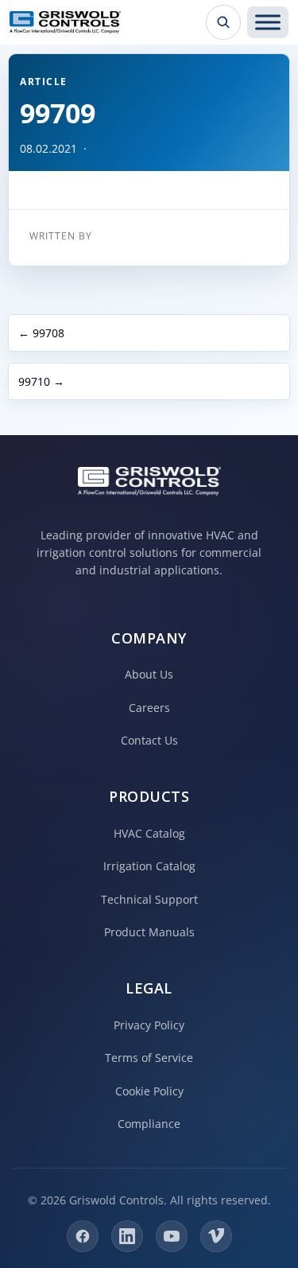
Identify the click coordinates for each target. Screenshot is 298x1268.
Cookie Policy (149, 1091)
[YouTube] (172, 1236)
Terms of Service (149, 1057)
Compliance (149, 1123)
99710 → (41, 381)
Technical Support (149, 899)
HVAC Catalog (149, 833)
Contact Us (149, 740)
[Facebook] (83, 1236)
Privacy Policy (149, 1025)
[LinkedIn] (127, 1236)
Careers (149, 707)
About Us (149, 674)
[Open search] (223, 22)
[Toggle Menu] (268, 22)
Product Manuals (149, 931)
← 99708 (41, 332)
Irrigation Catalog (149, 865)
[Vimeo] (216, 1236)
